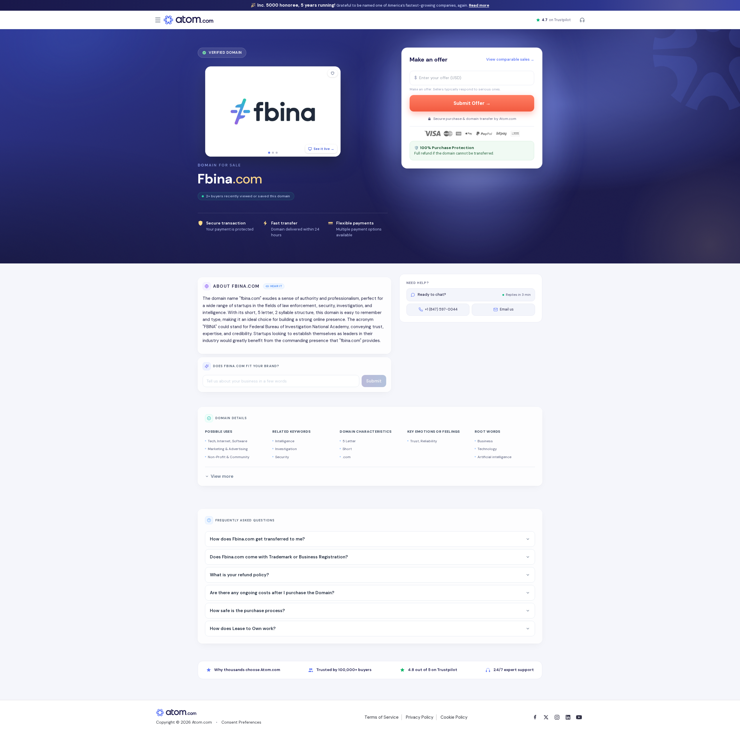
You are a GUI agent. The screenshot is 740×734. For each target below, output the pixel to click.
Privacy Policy (419, 717)
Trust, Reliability (423, 441)
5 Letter (349, 441)
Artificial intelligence (494, 457)
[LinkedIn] (568, 717)
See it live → (324, 148)
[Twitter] (546, 717)
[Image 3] (277, 153)
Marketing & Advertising (228, 449)
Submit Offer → (472, 103)
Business (485, 441)
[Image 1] (269, 153)
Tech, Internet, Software (227, 441)
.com (347, 457)
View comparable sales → (510, 59)
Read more (479, 5)
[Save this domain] (333, 73)
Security (282, 457)
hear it (276, 286)
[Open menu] (158, 20)
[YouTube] (579, 717)
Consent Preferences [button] (241, 722)
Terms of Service (382, 717)
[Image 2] (273, 153)
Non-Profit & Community (228, 457)
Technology (487, 449)
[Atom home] (188, 20)
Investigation (286, 449)
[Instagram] (557, 717)
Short (347, 449)
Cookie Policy (454, 717)
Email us (507, 309)
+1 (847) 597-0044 (441, 309)
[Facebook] (535, 717)
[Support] (582, 20)
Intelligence (284, 441)
